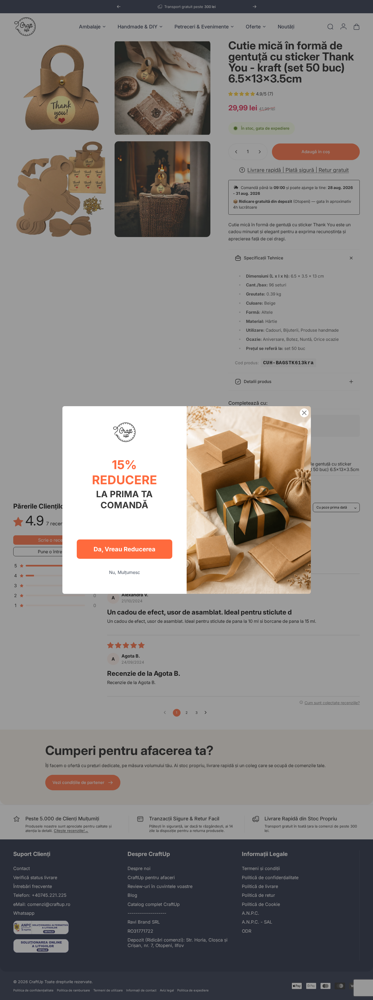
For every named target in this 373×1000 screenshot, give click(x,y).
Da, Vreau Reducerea (124, 549)
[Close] (304, 412)
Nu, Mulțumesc (124, 572)
